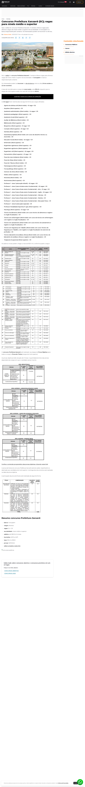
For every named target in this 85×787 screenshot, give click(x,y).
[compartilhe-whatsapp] (16, 37)
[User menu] (70, 2)
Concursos (4, 5)
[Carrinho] (73, 2)
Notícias (33, 5)
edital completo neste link (12, 546)
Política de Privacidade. (63, 783)
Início (3, 19)
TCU (28, 5)
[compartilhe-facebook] (19, 37)
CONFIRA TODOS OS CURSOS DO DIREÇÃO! (27, 96)
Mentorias (12, 5)
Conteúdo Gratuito (49, 5)
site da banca (30, 83)
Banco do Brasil (21, 5)
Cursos (40, 5)
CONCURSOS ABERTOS (11, 571)
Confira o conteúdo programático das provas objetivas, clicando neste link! (25, 464)
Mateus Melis (7, 34)
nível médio (27, 89)
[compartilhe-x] (26, 37)
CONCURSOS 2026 (10, 573)
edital (7, 75)
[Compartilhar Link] (29, 37)
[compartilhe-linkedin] (23, 37)
